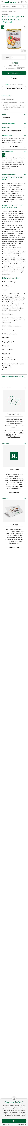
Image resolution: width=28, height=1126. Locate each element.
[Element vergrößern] (25, 50)
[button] (25, 27)
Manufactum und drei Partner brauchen (12, 1105)
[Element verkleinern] (22, 50)
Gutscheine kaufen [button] (14, 547)
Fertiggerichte (11, 11)
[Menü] (2, 2)
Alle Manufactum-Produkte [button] (14, 493)
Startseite (4, 11)
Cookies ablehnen (5, 1124)
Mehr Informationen (22, 1124)
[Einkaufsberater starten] (25, 6)
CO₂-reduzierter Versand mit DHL (14, 68)
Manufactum (17, 130)
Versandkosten (20, 67)
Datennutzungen (7, 1108)
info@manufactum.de (14, 437)
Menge (7, 57)
